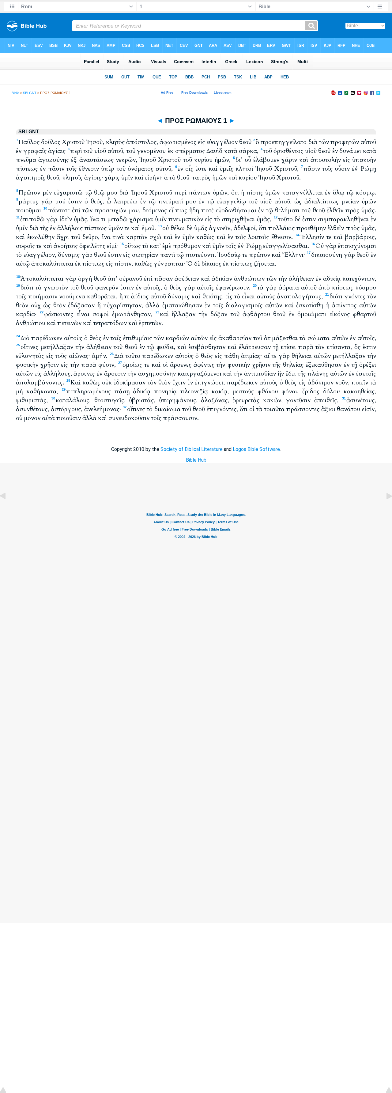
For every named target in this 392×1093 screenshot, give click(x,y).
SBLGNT (29, 93)
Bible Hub (196, 460)
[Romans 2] (384, 510)
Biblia (15, 93)
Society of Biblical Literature (191, 449)
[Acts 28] (7, 510)
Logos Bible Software (256, 449)
